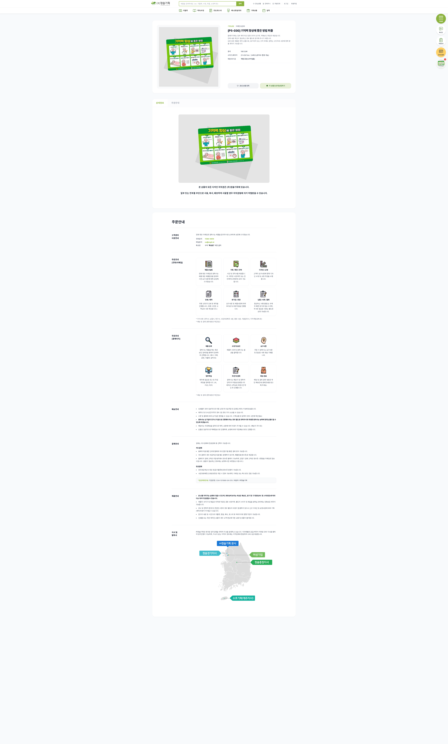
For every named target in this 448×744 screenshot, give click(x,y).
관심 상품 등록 (244, 86)
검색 (240, 4)
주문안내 (175, 103)
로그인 (286, 4)
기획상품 (231, 26)
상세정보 (160, 103)
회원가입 (294, 4)
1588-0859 (209, 239)
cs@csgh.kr (209, 242)
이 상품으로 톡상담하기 (277, 86)
